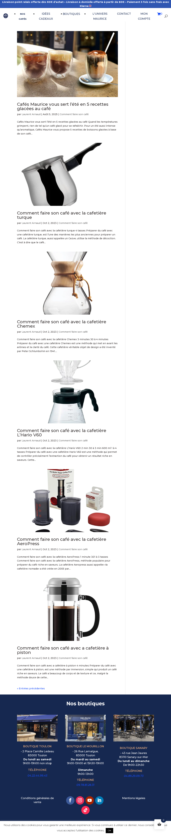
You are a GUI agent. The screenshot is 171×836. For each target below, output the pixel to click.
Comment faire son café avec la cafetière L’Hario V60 (61, 433)
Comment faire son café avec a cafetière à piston (63, 650)
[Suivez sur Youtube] (90, 800)
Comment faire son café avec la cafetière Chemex (61, 324)
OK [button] (109, 830)
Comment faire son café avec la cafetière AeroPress (61, 541)
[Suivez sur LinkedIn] (99, 800)
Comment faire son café (74, 114)
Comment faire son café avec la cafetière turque (61, 215)
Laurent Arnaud (31, 114)
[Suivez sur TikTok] (85, 810)
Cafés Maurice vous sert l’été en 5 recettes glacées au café (62, 106)
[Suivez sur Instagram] (80, 800)
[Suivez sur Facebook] (70, 800)
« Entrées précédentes (31, 688)
